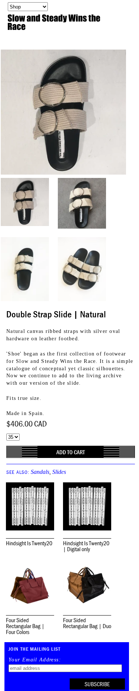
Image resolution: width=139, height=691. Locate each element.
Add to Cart (70, 452)
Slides (59, 472)
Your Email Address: (35, 660)
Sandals (40, 472)
